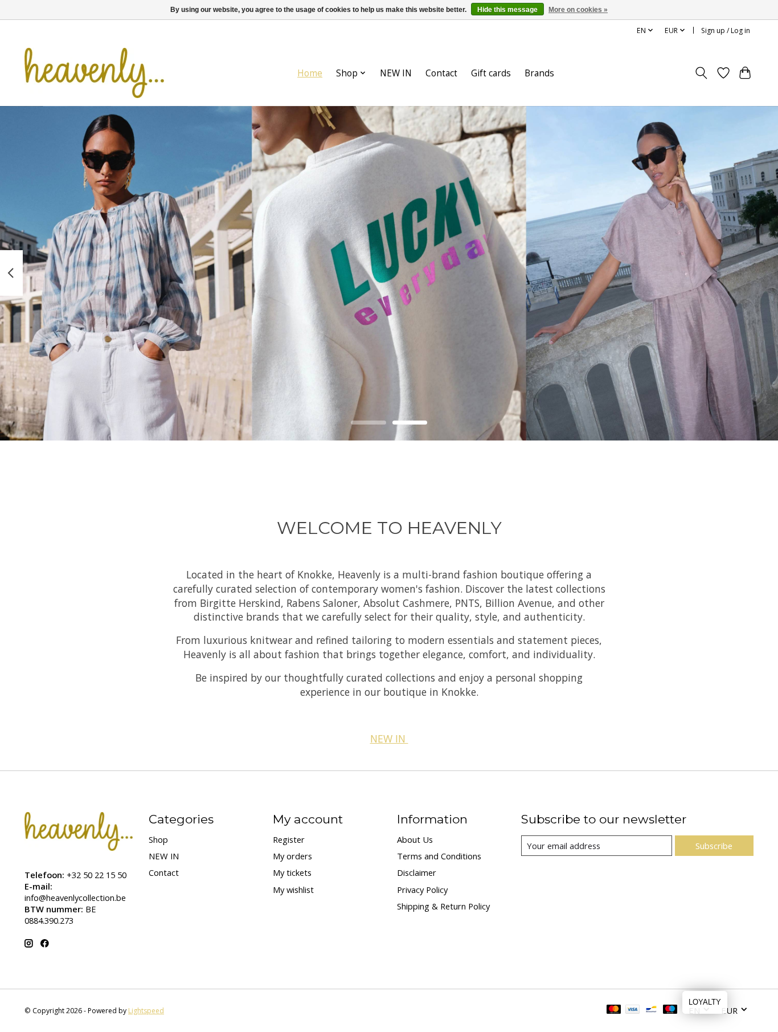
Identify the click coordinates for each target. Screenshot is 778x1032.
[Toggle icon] (701, 73)
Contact (441, 73)
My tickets (292, 872)
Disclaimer (416, 872)
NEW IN (396, 73)
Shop (158, 839)
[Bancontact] (651, 1010)
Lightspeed (146, 1010)
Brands (539, 73)
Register (289, 839)
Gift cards (491, 73)
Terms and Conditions (439, 856)
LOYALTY (705, 1002)
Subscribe (713, 845)
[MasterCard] (614, 1010)
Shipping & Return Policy (443, 906)
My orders (292, 856)
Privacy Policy (422, 889)
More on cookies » (578, 10)
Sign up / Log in (725, 30)
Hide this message (507, 10)
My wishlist (293, 889)
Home (309, 73)
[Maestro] (670, 1010)
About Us (415, 839)
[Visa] (632, 1010)
